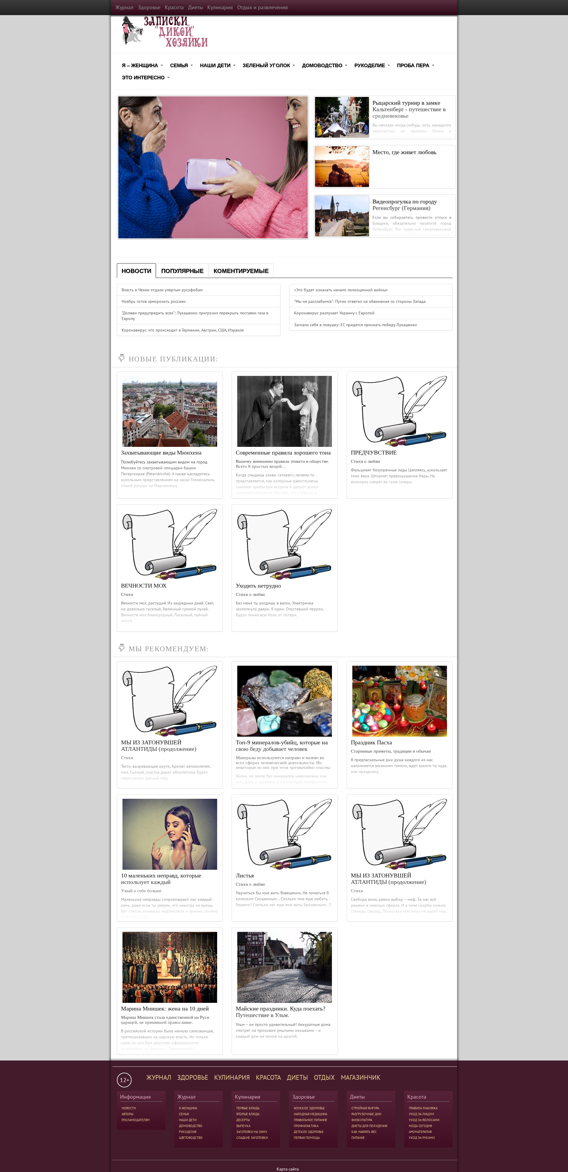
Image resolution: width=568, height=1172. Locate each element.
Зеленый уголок (270, 66)
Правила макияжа (423, 1108)
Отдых (324, 1077)
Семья (182, 66)
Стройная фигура (365, 1108)
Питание (358, 1138)
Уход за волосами (424, 1120)
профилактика (306, 1126)
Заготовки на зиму (251, 1132)
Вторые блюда (247, 1114)
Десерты (243, 1120)
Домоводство (325, 66)
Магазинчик (360, 1077)
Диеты (195, 7)
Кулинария (220, 7)
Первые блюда (247, 1108)
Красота (174, 7)
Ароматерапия (420, 1132)
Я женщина (188, 1108)
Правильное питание (310, 1120)
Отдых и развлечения (262, 7)
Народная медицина (310, 1114)
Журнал (124, 7)
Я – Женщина (143, 66)
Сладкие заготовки (252, 1138)
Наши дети (218, 66)
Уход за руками (422, 1138)
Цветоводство (191, 1138)
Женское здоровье (309, 1108)
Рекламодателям (136, 1120)
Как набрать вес (364, 1132)
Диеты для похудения (369, 1126)
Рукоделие (373, 66)
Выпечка (243, 1126)
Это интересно (146, 78)
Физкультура (361, 1120)
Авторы (127, 1114)
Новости (129, 1108)
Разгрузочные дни (366, 1114)
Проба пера (416, 66)
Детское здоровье (309, 1132)
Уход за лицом (421, 1114)
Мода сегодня (420, 1126)
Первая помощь (307, 1138)
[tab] (136, 270)
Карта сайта (288, 1169)
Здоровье (149, 7)
